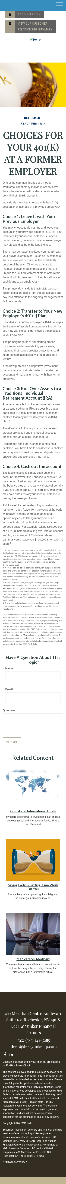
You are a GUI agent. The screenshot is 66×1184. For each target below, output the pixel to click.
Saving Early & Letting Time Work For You (33, 887)
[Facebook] (5, 1053)
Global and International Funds (33, 811)
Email (9, 689)
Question (9, 710)
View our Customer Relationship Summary (35, 26)
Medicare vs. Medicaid (33, 959)
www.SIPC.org (28, 1140)
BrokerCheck (23, 1065)
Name (9, 668)
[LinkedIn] (11, 1053)
